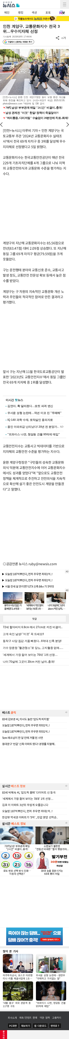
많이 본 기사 (10, 951)
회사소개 (12, 1017)
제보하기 (25, 1025)
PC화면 (13, 1025)
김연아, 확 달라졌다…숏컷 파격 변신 (30, 406)
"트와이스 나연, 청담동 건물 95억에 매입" (33, 434)
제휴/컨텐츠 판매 (28, 1017)
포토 (48, 12)
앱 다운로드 (40, 1025)
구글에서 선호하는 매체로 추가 (20, 42)
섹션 (34, 12)
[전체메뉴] (64, 4)
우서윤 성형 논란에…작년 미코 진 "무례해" (34, 412)
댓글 (34, 618)
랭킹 (20, 12)
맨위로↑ (55, 1025)
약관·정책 (45, 1017)
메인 (6, 12)
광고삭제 (4, 1034)
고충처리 (56, 1017)
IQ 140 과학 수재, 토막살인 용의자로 (30, 419)
